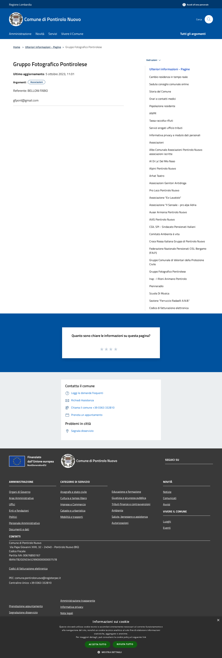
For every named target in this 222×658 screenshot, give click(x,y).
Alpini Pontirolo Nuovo (162, 168)
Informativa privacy (71, 607)
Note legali (66, 613)
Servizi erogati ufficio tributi (165, 128)
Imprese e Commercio (73, 504)
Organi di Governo (19, 492)
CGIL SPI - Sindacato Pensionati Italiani (172, 227)
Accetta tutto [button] (97, 644)
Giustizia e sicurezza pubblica (129, 498)
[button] (111, 652)
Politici (13, 517)
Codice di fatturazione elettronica (169, 308)
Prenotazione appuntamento (26, 606)
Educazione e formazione (126, 492)
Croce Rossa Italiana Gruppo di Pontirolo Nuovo (177, 241)
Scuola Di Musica (159, 293)
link (144, 637)
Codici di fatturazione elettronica (28, 568)
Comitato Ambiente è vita (164, 234)
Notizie (167, 492)
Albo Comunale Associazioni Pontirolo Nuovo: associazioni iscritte (175, 152)
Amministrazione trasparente (77, 600)
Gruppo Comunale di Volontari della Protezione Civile (176, 262)
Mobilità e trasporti (71, 517)
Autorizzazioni (120, 523)
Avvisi (166, 504)
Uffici (12, 504)
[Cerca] (209, 19)
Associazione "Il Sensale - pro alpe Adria (172, 205)
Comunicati (169, 498)
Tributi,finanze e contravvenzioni (131, 504)
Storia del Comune (160, 91)
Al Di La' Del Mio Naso (162, 161)
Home (16, 47)
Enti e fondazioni (19, 510)
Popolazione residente (162, 106)
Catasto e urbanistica (72, 510)
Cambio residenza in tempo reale (168, 77)
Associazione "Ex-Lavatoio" (165, 198)
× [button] (218, 620)
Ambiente (117, 510)
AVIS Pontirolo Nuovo (162, 219)
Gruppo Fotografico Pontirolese (167, 271)
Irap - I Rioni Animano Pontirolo (168, 279)
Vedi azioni (152, 60)
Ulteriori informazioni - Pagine (43, 47)
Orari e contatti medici (162, 99)
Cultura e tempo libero (73, 498)
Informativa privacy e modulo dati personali (174, 135)
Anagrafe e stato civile (73, 492)
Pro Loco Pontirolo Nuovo (164, 190)
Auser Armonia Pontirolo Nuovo (168, 212)
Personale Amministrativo (24, 523)
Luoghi (167, 521)
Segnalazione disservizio (23, 612)
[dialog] (111, 637)
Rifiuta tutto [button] (125, 644)
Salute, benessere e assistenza (130, 517)
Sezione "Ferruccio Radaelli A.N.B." (169, 301)
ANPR (152, 113)
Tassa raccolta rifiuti (161, 120)
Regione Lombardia (20, 4)
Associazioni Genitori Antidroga (167, 183)
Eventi (167, 528)
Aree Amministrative (21, 498)
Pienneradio (156, 286)
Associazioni (156, 142)
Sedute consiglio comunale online (169, 84)
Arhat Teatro (156, 176)
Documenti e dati (19, 529)
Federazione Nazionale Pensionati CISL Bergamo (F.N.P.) (177, 251)
